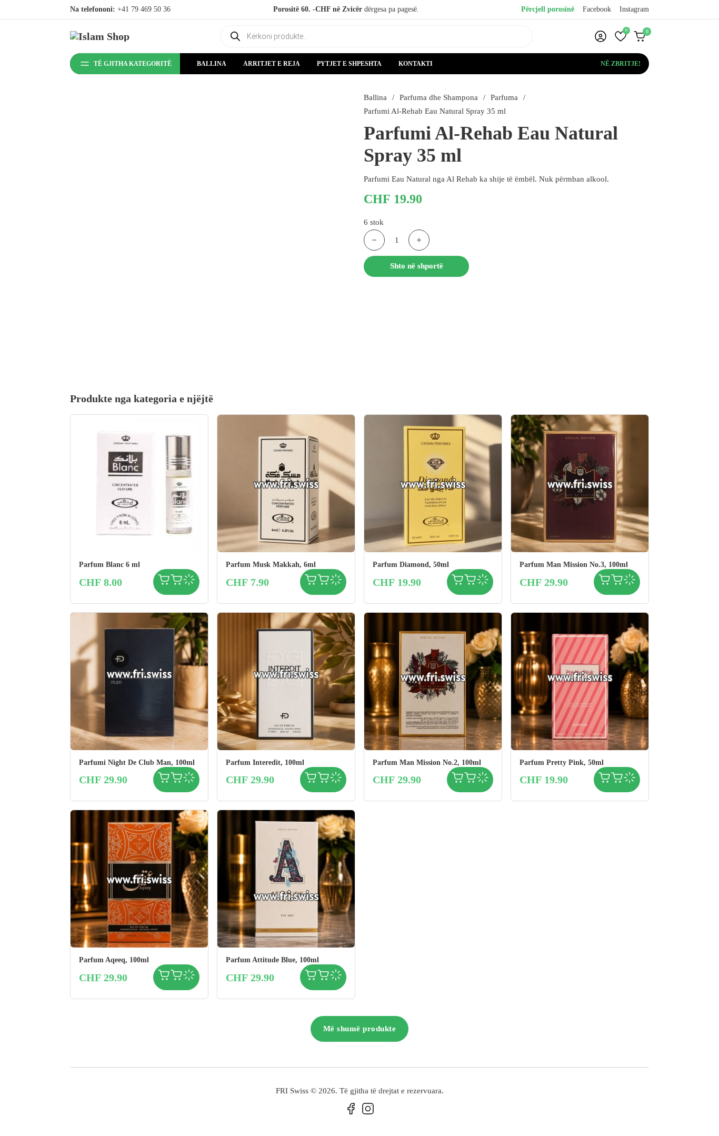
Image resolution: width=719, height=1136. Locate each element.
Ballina (211, 63)
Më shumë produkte (359, 1028)
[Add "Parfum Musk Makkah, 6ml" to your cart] (310, 582)
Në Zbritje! (621, 63)
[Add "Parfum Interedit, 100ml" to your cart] (310, 780)
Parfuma (504, 97)
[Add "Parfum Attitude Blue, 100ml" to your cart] (310, 977)
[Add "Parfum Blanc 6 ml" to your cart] (163, 582)
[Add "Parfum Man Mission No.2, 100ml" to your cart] (457, 780)
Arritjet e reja (271, 63)
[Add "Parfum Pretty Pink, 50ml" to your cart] (604, 780)
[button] (620, 36)
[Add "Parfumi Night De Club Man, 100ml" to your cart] (163, 780)
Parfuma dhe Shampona (439, 97)
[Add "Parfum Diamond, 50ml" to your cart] (457, 582)
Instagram (634, 9)
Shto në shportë (416, 266)
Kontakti (415, 63)
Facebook (597, 9)
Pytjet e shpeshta (349, 63)
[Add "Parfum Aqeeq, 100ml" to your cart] (163, 977)
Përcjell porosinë (547, 9)
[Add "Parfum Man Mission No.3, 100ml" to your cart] (604, 582)
